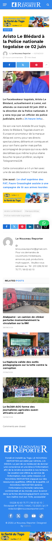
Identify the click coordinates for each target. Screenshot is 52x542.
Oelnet (27, 526)
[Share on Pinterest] (36, 65)
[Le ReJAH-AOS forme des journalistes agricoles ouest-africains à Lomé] (26, 390)
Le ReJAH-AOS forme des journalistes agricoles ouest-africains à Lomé (21, 409)
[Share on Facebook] (9, 65)
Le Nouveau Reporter (21, 53)
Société (7, 30)
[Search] (47, 4)
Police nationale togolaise (17, 215)
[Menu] (5, 4)
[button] (44, 223)
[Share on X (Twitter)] (22, 65)
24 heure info (32, 118)
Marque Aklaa (32, 211)
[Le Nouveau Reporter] (26, 4)
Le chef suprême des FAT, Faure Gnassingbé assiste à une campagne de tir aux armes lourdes (25, 183)
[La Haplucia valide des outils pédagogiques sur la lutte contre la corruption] (26, 345)
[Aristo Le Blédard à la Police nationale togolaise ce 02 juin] (26, 82)
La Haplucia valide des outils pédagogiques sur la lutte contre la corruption (25, 365)
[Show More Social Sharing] (46, 65)
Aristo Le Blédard (13, 211)
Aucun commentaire (14, 57)
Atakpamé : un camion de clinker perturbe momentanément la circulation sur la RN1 (23, 320)
